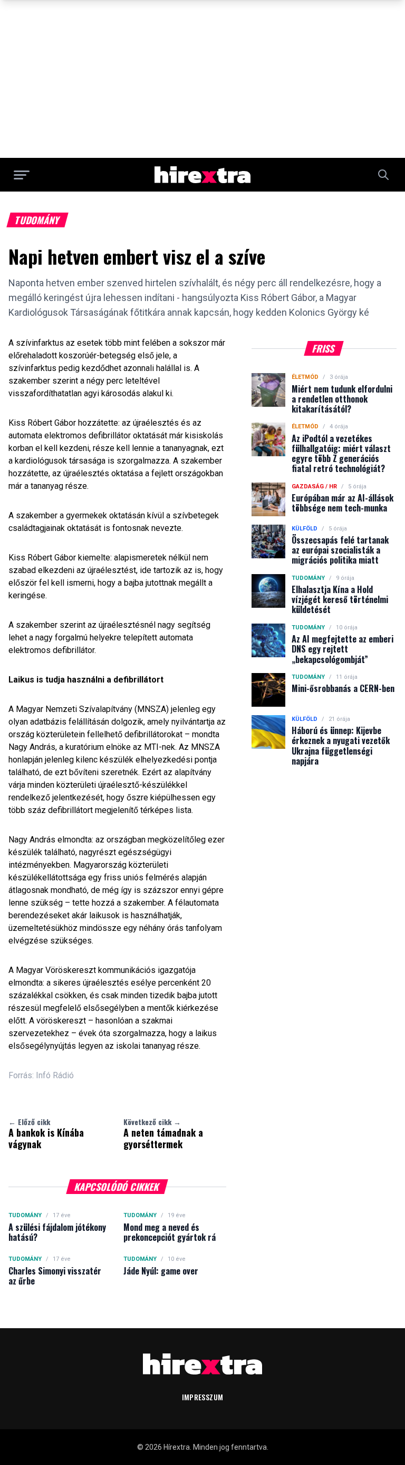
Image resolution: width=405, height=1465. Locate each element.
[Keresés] (383, 175)
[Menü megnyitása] (21, 175)
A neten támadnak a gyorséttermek (163, 1133)
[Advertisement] (202, 79)
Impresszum (203, 1396)
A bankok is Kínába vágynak (46, 1133)
